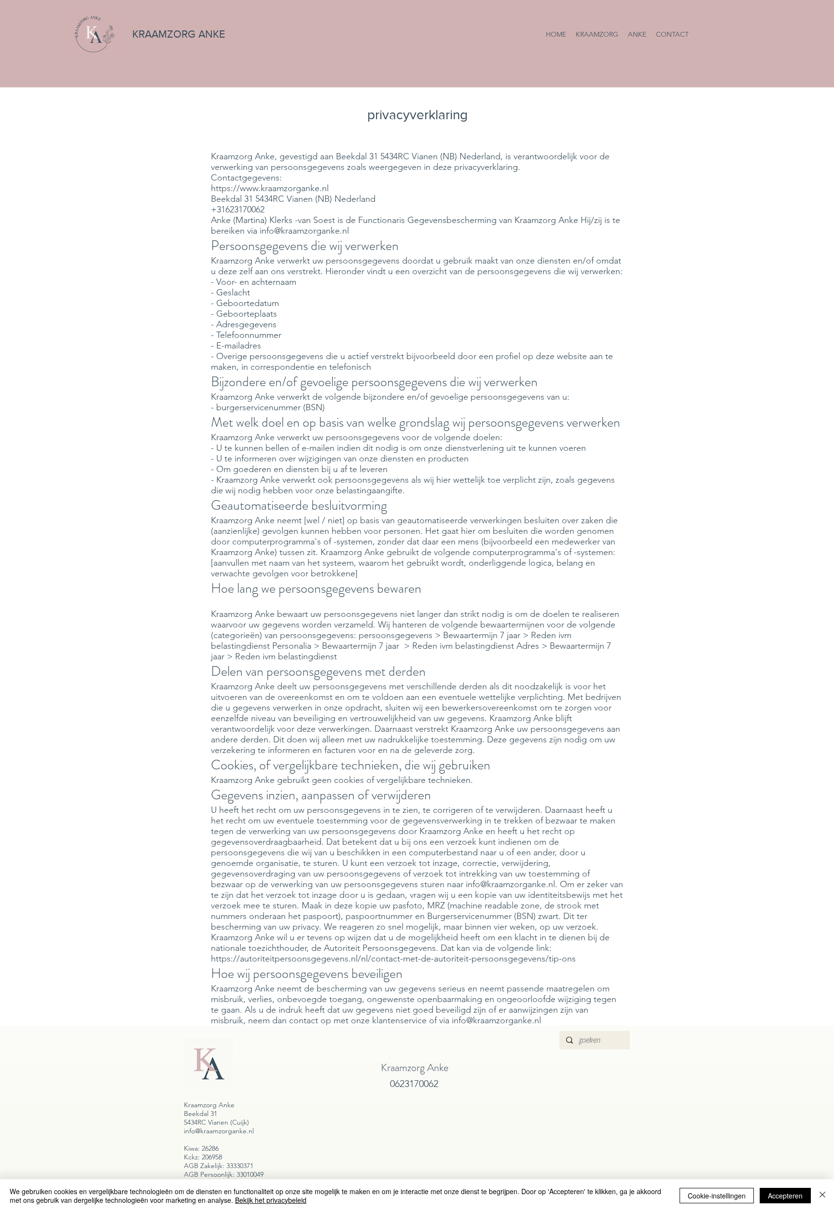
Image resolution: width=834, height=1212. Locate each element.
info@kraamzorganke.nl (304, 230)
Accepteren (785, 1195)
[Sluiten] (822, 1195)
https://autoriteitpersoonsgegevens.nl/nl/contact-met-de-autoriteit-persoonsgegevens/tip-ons (393, 958)
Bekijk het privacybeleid (270, 1200)
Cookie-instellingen (717, 1195)
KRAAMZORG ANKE (178, 34)
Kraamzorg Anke (414, 1067)
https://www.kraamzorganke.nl (270, 188)
